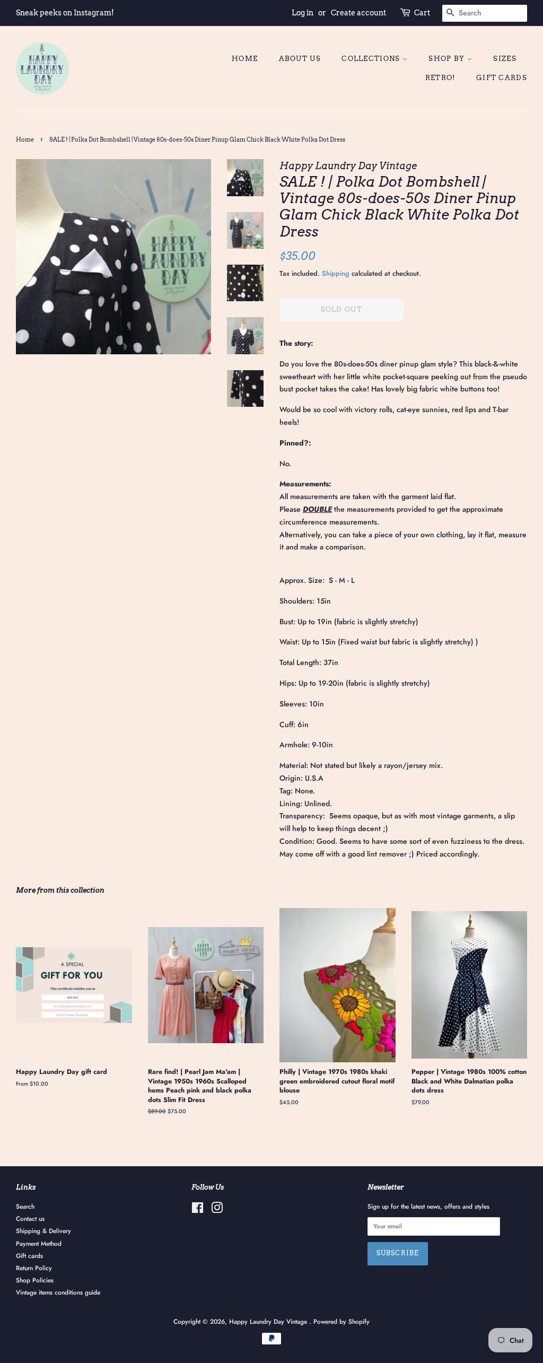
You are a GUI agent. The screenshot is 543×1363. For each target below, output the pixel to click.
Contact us (30, 1218)
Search (25, 1206)
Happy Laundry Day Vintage (269, 1321)
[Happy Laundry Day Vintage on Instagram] (217, 1210)
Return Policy (34, 1267)
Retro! (440, 78)
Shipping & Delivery (43, 1230)
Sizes (504, 59)
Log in (302, 12)
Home (245, 59)
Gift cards (501, 78)
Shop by (447, 59)
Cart (422, 12)
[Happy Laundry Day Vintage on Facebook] (197, 1210)
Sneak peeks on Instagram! (65, 12)
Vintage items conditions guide (58, 1292)
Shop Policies (35, 1280)
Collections (371, 59)
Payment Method (39, 1243)
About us (300, 59)
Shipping (335, 273)
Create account (358, 12)
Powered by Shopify (341, 1321)
